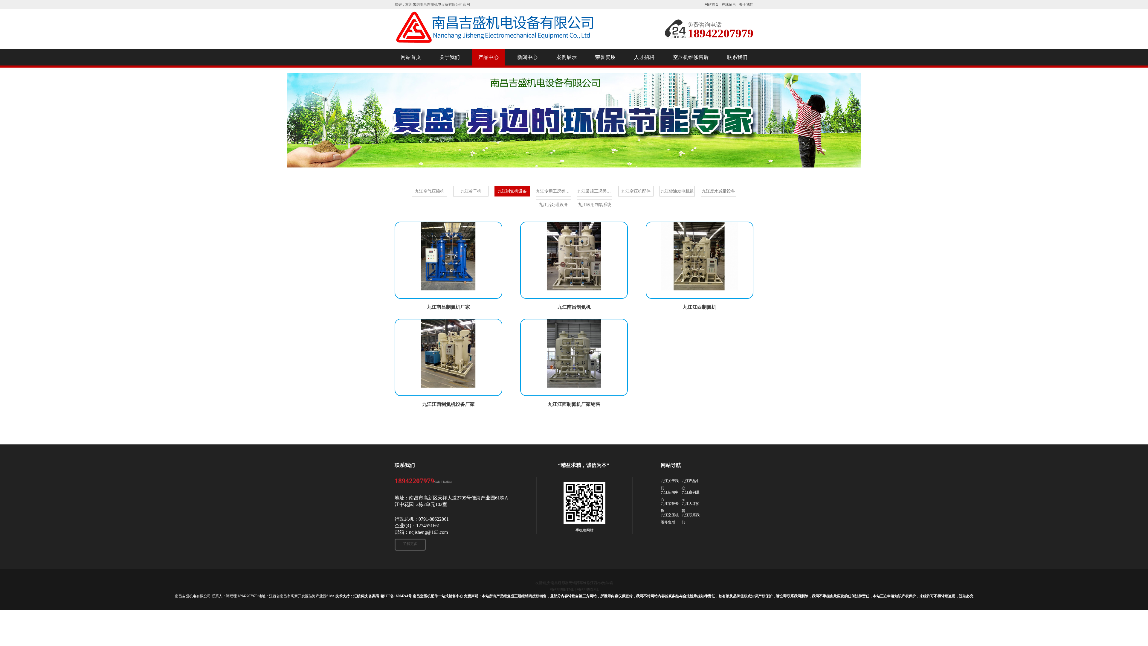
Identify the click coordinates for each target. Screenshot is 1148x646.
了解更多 (410, 544)
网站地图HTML (561, 589)
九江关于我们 (670, 484)
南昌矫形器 (560, 583)
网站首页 (711, 4)
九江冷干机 (470, 191)
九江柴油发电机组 (677, 191)
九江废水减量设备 (718, 191)
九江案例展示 (691, 495)
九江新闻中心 (670, 495)
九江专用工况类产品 (553, 191)
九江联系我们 (691, 518)
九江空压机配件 (636, 191)
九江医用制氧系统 (594, 204)
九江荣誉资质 (670, 506)
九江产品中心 (691, 484)
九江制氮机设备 (512, 191)
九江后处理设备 (553, 204)
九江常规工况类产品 (594, 191)
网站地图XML (587, 589)
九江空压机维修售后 (670, 518)
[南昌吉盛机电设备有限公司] (495, 47)
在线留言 (729, 4)
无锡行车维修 (579, 583)
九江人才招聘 (691, 506)
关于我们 (746, 4)
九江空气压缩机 (429, 191)
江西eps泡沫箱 (601, 583)
